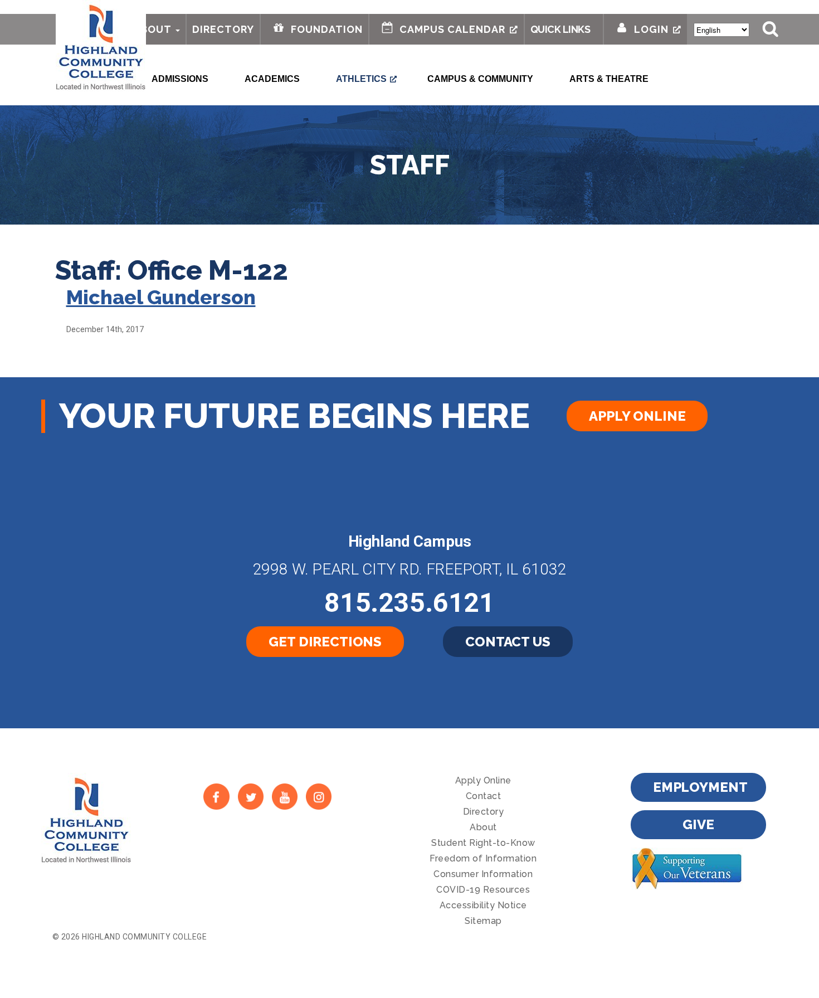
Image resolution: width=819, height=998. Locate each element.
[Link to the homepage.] (101, 45)
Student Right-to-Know (483, 843)
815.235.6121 (409, 603)
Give (698, 824)
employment (700, 787)
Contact (483, 796)
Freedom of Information (483, 858)
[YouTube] (284, 797)
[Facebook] (216, 797)
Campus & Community (480, 79)
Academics (272, 79)
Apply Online (637, 416)
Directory (223, 29)
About (152, 29)
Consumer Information (483, 874)
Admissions (180, 79)
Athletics (361, 79)
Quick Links (560, 29)
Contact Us (507, 642)
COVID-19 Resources (483, 889)
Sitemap (483, 921)
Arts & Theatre (609, 79)
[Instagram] (319, 797)
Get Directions (325, 642)
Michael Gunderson (161, 297)
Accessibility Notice (483, 905)
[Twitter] (250, 797)
